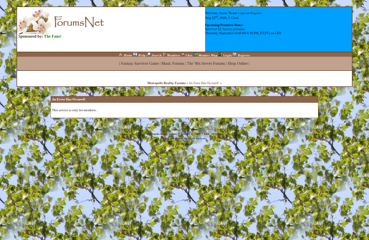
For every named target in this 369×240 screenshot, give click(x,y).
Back (184, 124)
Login (242, 13)
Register (255, 13)
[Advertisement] (184, 151)
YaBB (166, 138)
